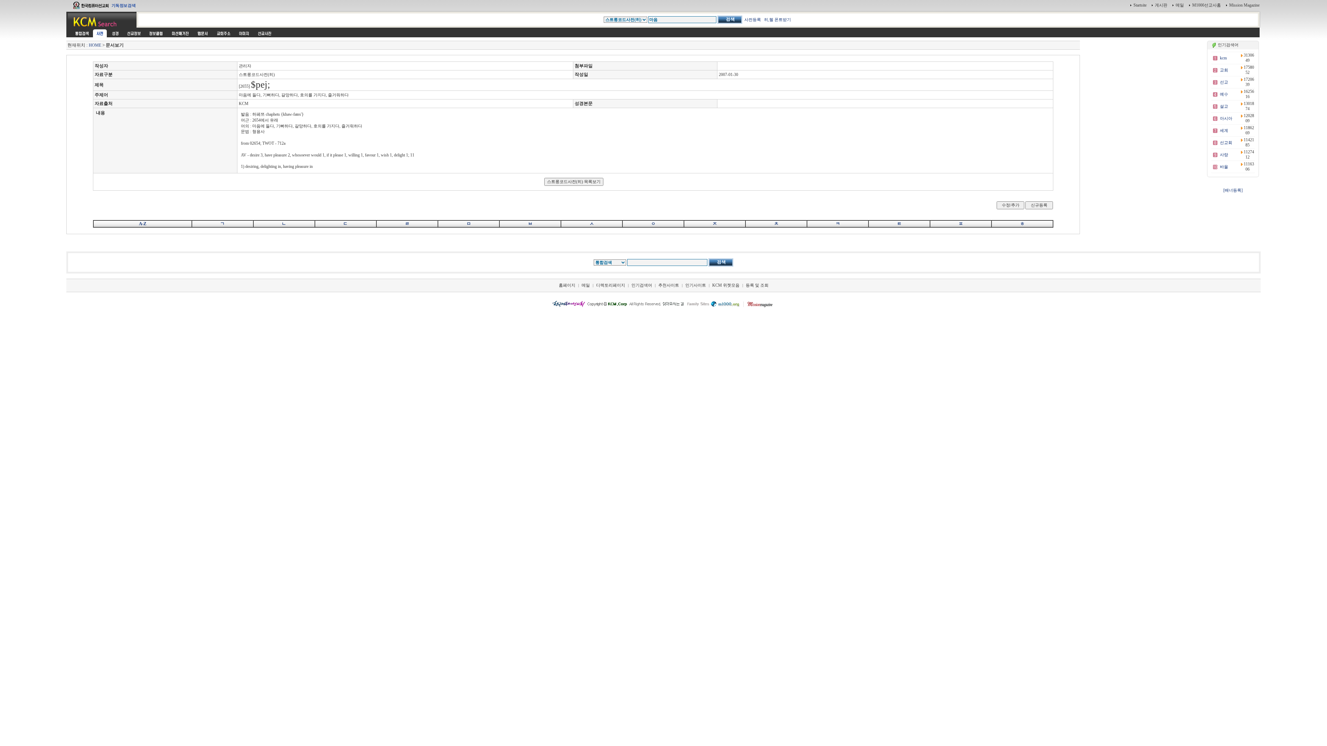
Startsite (1140, 5)
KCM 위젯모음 (726, 285)
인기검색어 (641, 285)
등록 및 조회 (757, 285)
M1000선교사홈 (1206, 5)
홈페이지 (567, 285)
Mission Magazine (1244, 5)
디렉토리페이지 (610, 285)
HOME (95, 45)
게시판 (1161, 5)
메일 (1180, 5)
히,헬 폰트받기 (777, 19)
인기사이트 (695, 285)
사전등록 (752, 19)
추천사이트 (668, 285)
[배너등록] (1233, 190)
